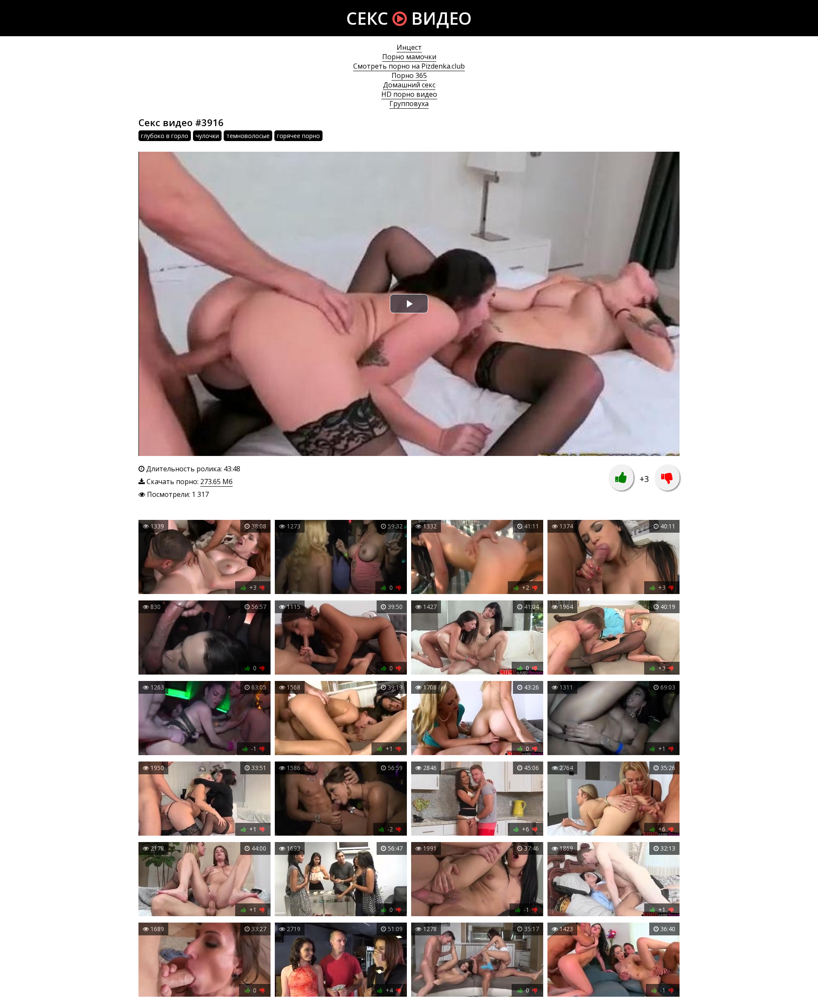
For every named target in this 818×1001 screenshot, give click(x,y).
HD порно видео (409, 94)
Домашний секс (409, 84)
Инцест (409, 47)
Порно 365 (409, 75)
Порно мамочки (409, 56)
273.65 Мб (216, 481)
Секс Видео (409, 18)
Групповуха (409, 103)
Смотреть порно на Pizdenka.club (409, 66)
